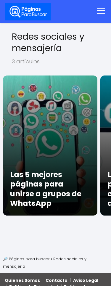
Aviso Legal (85, 280)
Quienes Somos (22, 280)
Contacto (56, 280)
